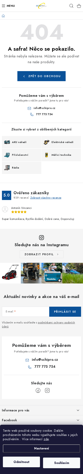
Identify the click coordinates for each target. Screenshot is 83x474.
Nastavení (41, 448)
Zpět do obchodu (44, 76)
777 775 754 (44, 114)
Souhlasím (61, 463)
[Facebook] (38, 390)
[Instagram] (47, 390)
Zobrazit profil (39, 254)
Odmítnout (21, 462)
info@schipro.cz (44, 108)
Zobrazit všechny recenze (45, 198)
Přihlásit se (65, 312)
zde (46, 439)
